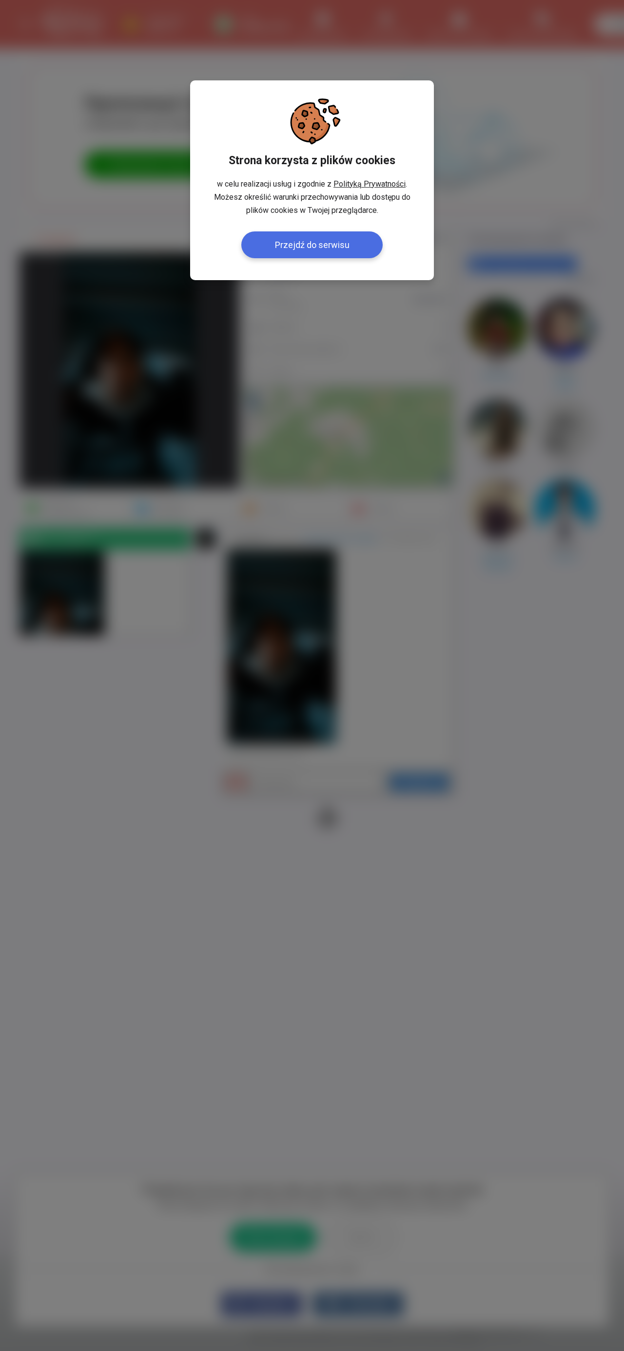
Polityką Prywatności (369, 184)
